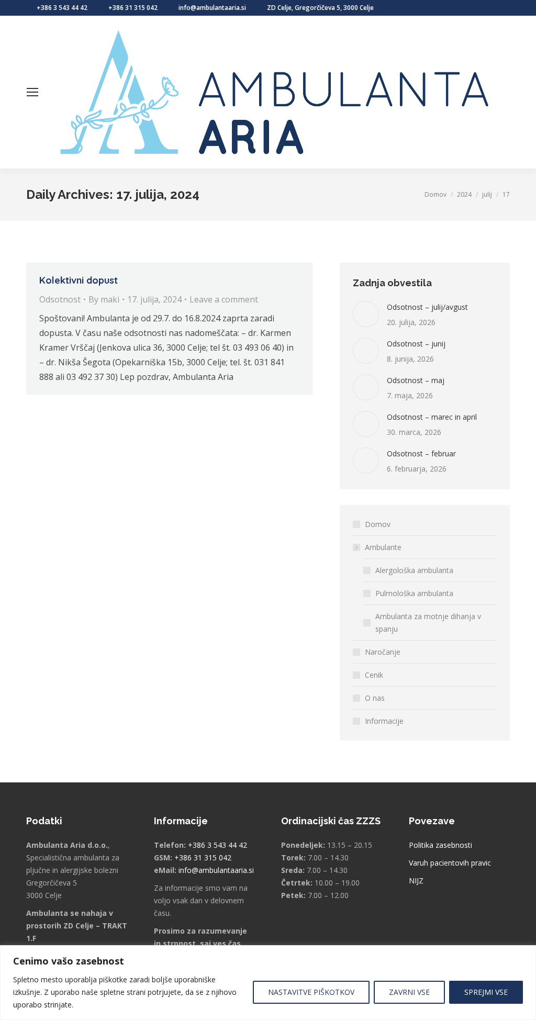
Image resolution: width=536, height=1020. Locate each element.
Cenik (374, 675)
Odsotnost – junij (416, 344)
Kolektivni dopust (78, 280)
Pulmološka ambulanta (414, 593)
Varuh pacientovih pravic (450, 863)
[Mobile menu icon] (32, 92)
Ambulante (383, 547)
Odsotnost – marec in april (432, 417)
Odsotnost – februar (421, 453)
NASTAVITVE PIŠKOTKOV (311, 992)
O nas (375, 698)
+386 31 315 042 (133, 7)
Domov (377, 524)
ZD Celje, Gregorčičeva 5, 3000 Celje (320, 7)
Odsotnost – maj (415, 380)
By (103, 299)
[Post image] (366, 314)
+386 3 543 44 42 (62, 7)
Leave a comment (223, 299)
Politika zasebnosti (440, 845)
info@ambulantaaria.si (212, 7)
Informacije (384, 721)
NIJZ (416, 881)
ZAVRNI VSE (409, 992)
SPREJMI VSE (486, 992)
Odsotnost (60, 299)
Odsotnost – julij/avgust (427, 307)
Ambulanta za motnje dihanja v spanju (428, 622)
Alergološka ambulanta (414, 570)
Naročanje (382, 652)
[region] (268, 982)
